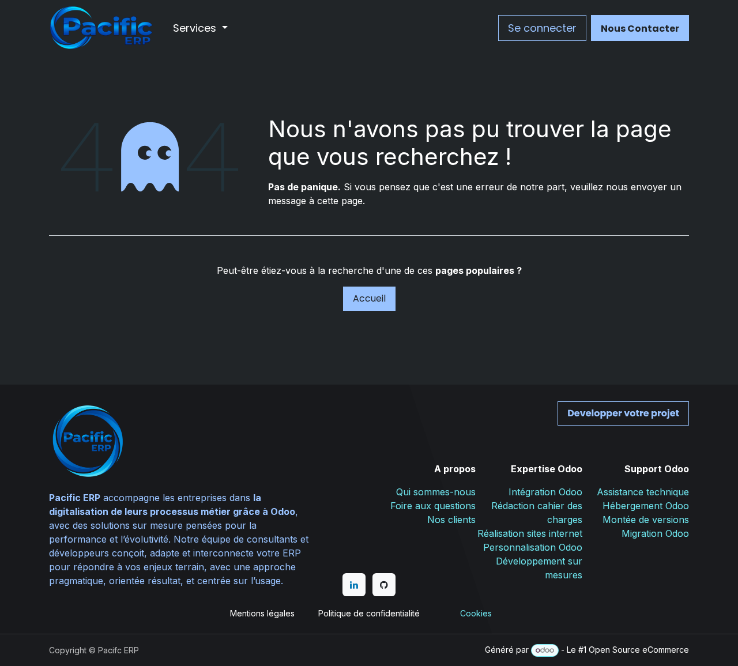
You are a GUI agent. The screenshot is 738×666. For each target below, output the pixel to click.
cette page (340, 200)
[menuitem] (200, 28)
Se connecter (542, 28)
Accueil (369, 298)
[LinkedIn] (354, 584)
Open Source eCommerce (639, 649)
